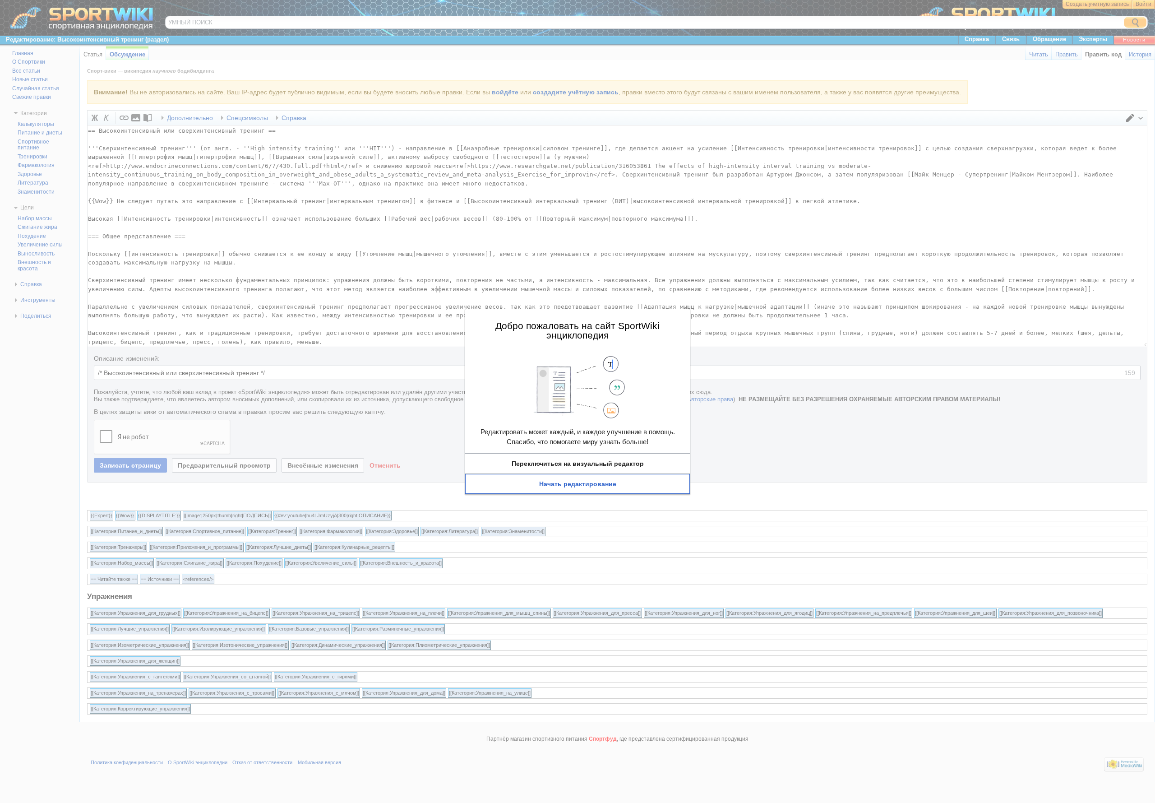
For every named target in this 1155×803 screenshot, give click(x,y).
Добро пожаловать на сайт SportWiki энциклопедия (577, 330)
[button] (577, 463)
